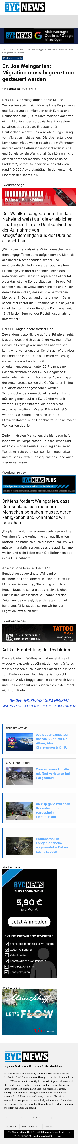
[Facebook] (7, 21)
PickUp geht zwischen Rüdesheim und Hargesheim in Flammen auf (53, 810)
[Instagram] (15, 21)
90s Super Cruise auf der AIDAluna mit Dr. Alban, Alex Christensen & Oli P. (52, 741)
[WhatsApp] (41, 21)
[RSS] (24, 21)
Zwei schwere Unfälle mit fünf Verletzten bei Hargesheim (53, 774)
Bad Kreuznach (17, 49)
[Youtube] (50, 21)
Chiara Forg (13, 88)
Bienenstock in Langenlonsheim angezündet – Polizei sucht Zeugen (52, 845)
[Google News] (58, 21)
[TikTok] (33, 21)
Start (4, 49)
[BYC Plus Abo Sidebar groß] (29, 977)
